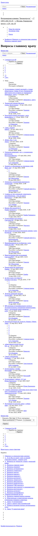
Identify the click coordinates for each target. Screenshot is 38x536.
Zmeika (7, 269)
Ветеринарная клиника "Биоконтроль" (16, 18)
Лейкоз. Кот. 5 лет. (11, 140)
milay (6, 405)
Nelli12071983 (9, 245)
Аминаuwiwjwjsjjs (11, 393)
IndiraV (7, 129)
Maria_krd (8, 168)
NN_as (7, 346)
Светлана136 (9, 220)
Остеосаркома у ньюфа (12, 369)
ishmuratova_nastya (11, 94)
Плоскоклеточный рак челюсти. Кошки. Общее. (21, 321)
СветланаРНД (9, 257)
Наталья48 (8, 370)
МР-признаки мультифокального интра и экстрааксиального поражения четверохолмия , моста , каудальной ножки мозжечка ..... (20, 307)
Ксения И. (8, 232)
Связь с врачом (10, 127)
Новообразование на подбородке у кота (18, 243)
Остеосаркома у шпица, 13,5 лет (15, 379)
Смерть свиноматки (11, 356)
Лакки (7, 141)
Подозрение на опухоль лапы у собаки (17, 403)
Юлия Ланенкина (10, 381)
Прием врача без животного (14, 267)
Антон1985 (8, 295)
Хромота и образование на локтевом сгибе (19, 166)
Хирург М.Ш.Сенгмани (18, 301)
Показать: (5, 418)
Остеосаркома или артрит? (13, 218)
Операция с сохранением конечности (17, 182)
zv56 (6, 311)
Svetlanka (8, 358)
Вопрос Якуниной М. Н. (13, 208)
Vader (6, 323)
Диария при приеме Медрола (14, 103)
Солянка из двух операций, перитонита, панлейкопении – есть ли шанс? (18, 195)
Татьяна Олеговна (11, 279)
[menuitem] (14, 29)
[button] (10, 59)
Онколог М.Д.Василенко (19, 177)
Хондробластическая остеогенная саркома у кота (21, 231)
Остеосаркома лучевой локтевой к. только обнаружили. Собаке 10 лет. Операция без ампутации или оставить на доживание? (19, 91)
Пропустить (5, 2)
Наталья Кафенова (11, 155)
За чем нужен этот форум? (13, 278)
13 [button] (5, 75)
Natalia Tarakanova (11, 210)
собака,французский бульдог (14, 344)
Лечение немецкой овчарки (14, 293)
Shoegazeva (8, 197)
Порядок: (19, 420)
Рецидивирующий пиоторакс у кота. (17, 115)
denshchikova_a (10, 117)
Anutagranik (8, 183)
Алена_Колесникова (11, 105)
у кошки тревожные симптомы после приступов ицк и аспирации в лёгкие (21, 390)
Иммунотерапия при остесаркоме (16, 255)
